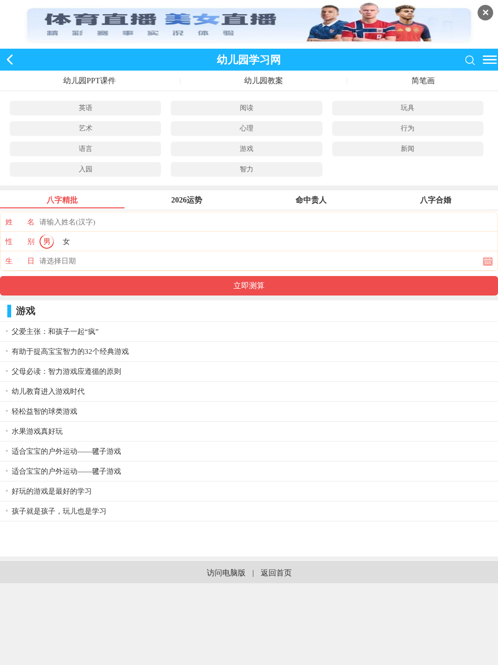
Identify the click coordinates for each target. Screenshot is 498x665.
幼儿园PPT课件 (89, 80)
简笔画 (423, 80)
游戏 (246, 148)
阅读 (246, 107)
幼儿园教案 (263, 80)
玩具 (407, 107)
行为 (407, 128)
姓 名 (20, 222)
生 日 (20, 261)
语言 (85, 148)
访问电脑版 (226, 573)
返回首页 (276, 573)
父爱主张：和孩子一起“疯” (55, 331)
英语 (85, 107)
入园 (85, 169)
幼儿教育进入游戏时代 (48, 391)
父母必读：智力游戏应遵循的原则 (66, 371)
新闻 (407, 148)
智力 (246, 169)
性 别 (20, 241)
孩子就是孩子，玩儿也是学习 (59, 511)
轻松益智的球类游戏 (44, 411)
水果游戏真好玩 (37, 431)
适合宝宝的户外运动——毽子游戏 (66, 451)
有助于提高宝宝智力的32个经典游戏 (70, 351)
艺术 (85, 128)
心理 (246, 128)
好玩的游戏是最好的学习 (52, 491)
